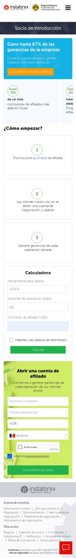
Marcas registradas (19, 552)
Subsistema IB (13, 536)
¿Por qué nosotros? (47, 508)
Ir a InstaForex (21, 16)
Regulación (11, 512)
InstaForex (13, 550)
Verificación (33, 536)
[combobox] (38, 435)
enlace (42, 158)
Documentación (33, 512)
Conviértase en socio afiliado (30, 72)
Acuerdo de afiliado (58, 536)
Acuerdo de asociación (37, 456)
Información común (17, 508)
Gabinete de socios (31, 532)
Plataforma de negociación (42, 516)
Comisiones (56, 532)
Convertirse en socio (38, 470)
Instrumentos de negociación (23, 520)
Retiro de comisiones (22, 540)
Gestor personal (50, 540)
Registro (9, 532)
